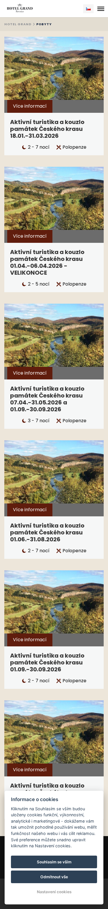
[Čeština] (88, 8)
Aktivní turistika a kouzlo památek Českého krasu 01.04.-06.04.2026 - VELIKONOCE (47, 262)
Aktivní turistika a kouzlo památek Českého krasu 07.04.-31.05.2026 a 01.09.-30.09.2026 (47, 399)
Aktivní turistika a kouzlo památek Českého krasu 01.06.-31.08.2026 (47, 532)
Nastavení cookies (54, 891)
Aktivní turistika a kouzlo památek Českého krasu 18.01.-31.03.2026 (47, 129)
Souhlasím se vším (54, 862)
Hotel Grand (17, 24)
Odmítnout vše (54, 877)
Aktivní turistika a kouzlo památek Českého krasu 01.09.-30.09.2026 (47, 662)
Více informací (30, 106)
